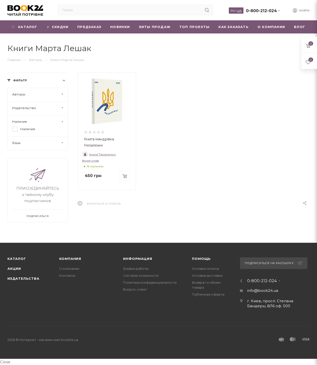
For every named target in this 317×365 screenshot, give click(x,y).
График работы (136, 269)
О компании (69, 269)
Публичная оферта (208, 294)
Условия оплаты (205, 269)
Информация (137, 259)
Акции (14, 269)
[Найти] (207, 10)
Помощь (201, 259)
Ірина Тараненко (102, 154)
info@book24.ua (262, 290)
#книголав (90, 160)
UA (239, 10)
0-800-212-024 (261, 10)
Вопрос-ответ (135, 289)
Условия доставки (207, 275)
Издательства (23, 278)
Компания (70, 259)
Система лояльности (140, 275)
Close (5, 362)
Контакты (67, 275)
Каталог (16, 259)
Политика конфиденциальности (150, 282)
